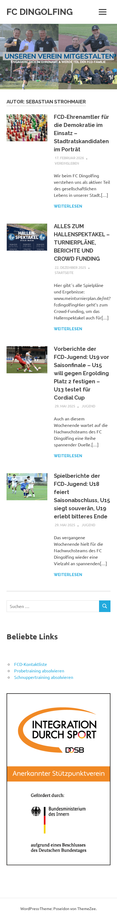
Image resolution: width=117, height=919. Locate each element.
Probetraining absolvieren (39, 670)
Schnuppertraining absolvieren (43, 677)
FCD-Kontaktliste (30, 664)
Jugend (88, 406)
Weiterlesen (68, 206)
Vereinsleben (67, 163)
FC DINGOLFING (40, 12)
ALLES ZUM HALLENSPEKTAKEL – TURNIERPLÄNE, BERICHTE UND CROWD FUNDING (82, 242)
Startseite (64, 272)
